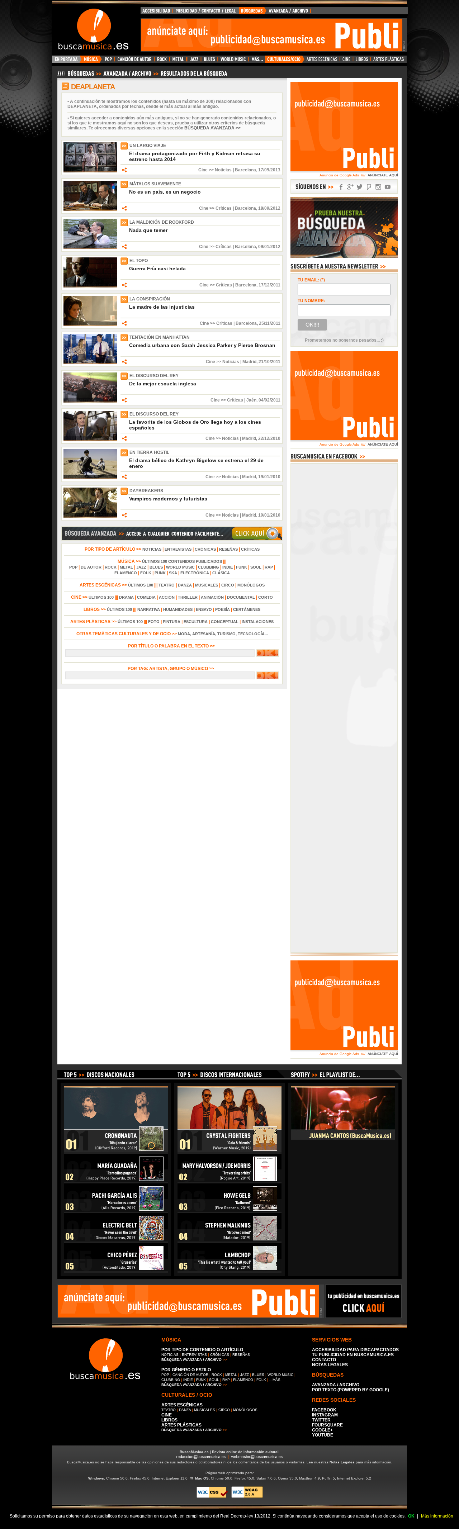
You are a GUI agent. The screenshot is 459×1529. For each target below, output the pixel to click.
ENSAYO (204, 609)
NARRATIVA (148, 609)
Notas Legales (342, 1462)
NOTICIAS (151, 549)
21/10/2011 (269, 361)
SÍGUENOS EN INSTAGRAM (378, 187)
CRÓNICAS (205, 549)
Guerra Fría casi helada (157, 268)
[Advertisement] (271, 35)
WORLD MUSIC (180, 567)
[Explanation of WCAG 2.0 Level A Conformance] (247, 1497)
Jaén (251, 400)
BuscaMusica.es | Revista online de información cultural (229, 1452)
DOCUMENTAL (241, 597)
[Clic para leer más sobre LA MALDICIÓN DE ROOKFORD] (90, 247)
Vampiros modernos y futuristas (168, 499)
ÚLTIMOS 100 (140, 585)
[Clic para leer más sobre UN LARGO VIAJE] (90, 171)
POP (73, 567)
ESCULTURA (196, 621)
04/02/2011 (269, 400)
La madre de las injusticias (162, 307)
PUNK (160, 573)
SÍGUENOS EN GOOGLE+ (350, 187)
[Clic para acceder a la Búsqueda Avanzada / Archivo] (141, 76)
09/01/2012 (269, 246)
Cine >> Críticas (215, 208)
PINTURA (171, 621)
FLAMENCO (125, 573)
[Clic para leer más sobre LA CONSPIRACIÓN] (90, 324)
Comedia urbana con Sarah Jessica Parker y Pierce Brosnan (202, 345)
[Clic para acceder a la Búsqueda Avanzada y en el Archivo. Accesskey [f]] (172, 539)
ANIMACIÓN (212, 597)
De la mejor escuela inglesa (162, 383)
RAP (269, 567)
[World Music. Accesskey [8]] (233, 61)
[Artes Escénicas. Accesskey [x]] (322, 61)
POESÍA (222, 609)
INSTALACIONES (258, 621)
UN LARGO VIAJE (147, 145)
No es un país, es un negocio (165, 192)
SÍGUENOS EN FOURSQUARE (369, 187)
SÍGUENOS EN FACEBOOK (341, 187)
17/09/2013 (269, 169)
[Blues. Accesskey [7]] (209, 61)
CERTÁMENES (246, 609)
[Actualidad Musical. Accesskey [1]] (92, 61)
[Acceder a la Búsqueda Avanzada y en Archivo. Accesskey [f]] (344, 256)
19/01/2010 (269, 476)
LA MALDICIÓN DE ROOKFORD (161, 222)
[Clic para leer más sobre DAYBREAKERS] (90, 516)
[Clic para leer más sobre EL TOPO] (90, 286)
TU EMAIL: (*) (311, 279)
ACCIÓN (167, 597)
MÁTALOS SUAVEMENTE (155, 183)
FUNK (241, 567)
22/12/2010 (269, 438)
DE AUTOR (91, 567)
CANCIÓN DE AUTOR (190, 1375)
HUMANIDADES (178, 609)
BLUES (156, 567)
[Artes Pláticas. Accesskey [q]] (389, 61)
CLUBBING (208, 567)
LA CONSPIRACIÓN (149, 298)
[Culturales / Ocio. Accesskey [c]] (284, 61)
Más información (437, 1516)
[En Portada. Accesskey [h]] (67, 61)
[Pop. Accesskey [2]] (108, 61)
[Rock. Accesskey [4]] (162, 61)
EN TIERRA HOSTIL (149, 452)
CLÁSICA (221, 573)
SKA (173, 573)
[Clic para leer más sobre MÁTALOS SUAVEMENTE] (90, 209)
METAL (126, 567)
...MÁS (274, 1380)
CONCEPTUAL (224, 621)
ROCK (111, 567)
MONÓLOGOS (251, 585)
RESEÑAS (228, 549)
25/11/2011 (269, 323)
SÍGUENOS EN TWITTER (359, 187)
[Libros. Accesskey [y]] (362, 61)
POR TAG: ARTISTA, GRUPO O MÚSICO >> (172, 668)
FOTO (154, 621)
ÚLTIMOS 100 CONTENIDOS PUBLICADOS (182, 561)
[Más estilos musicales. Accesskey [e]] (257, 61)
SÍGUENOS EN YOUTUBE (387, 187)
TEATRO (166, 585)
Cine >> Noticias (215, 169)
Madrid (249, 361)
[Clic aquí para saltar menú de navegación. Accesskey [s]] (229, 5)
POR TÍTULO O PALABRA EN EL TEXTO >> (172, 646)
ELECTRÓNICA (194, 573)
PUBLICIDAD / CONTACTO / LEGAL (206, 12)
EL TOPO (138, 260)
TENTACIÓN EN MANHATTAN (159, 337)
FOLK (145, 573)
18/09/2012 (269, 208)
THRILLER (188, 597)
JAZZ (141, 567)
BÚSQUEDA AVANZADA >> (212, 127)
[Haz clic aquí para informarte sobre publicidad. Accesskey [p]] (363, 1316)
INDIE (227, 567)
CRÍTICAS (250, 549)
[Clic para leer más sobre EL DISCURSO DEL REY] (90, 401)
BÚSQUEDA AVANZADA (276, 12)
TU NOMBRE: (311, 300)
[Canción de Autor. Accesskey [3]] (134, 61)
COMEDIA (146, 597)
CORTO (265, 597)
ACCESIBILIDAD (157, 12)
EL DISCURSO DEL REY (154, 375)
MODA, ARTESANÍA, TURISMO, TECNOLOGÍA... (223, 634)
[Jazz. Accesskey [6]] (194, 61)
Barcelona (245, 169)
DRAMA (126, 597)
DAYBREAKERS (146, 490)
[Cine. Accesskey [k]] (346, 61)
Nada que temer (148, 230)
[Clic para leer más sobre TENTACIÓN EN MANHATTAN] (90, 362)
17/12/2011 (269, 285)
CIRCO (227, 585)
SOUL (255, 567)
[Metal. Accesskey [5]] (178, 61)
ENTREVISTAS (178, 549)
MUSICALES (206, 585)
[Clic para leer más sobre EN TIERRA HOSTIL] (90, 477)
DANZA (185, 585)
